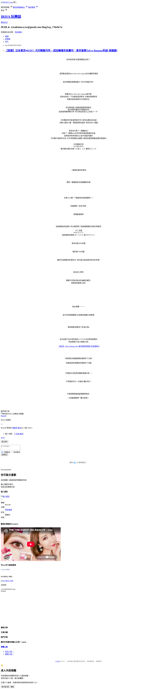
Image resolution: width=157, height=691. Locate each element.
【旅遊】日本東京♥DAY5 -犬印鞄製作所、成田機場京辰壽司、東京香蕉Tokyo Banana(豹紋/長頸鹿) (61, 50)
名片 (7, 41)
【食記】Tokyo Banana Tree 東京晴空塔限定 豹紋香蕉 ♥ (78, 346)
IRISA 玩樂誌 (11, 16)
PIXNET (62, 661)
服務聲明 (99, 661)
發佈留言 (4, 455)
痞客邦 (14, 428)
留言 (19, 428)
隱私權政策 (90, 661)
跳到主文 (4, 22)
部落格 (7, 39)
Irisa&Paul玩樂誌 (5, 569)
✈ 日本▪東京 (18, 434)
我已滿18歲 (5, 687)
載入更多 (4, 442)
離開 (12, 687)
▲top (3, 437)
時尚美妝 (18, 32)
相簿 (7, 36)
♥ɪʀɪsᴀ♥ (3, 416)
